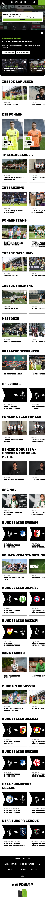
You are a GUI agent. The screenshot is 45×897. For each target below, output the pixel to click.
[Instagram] (21, 2)
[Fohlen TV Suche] (30, 2)
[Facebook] (12, 2)
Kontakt (22, 870)
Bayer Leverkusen (23, 52)
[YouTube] (16, 2)
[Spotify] (25, 2)
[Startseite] (3, 5)
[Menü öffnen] (41, 2)
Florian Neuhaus (8, 52)
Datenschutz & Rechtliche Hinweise (19, 864)
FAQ (40, 864)
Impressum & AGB (22, 858)
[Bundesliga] (22, 875)
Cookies (11, 870)
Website (34, 870)
